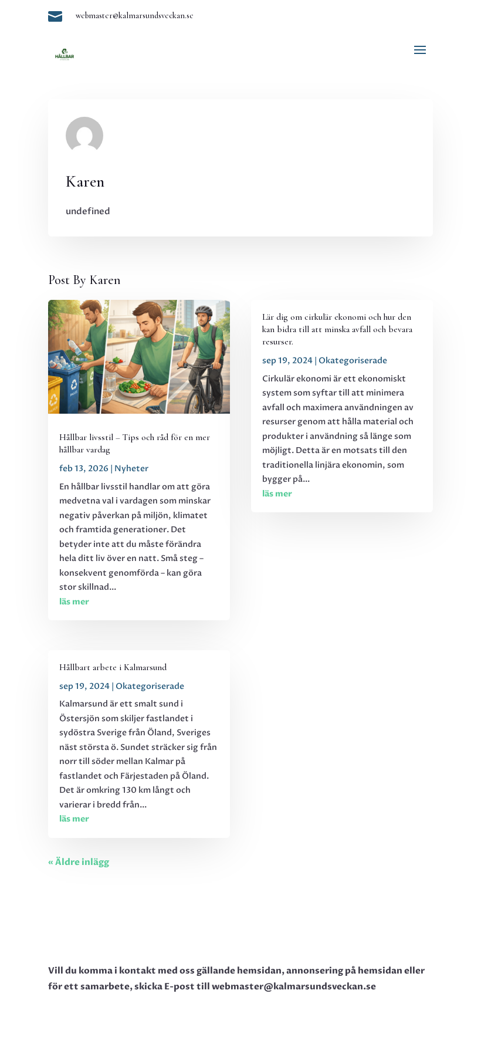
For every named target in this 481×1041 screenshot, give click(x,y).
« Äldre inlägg (78, 862)
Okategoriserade (150, 686)
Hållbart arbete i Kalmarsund (113, 667)
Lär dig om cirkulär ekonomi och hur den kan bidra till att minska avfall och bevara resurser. (337, 329)
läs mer (74, 601)
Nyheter (131, 468)
